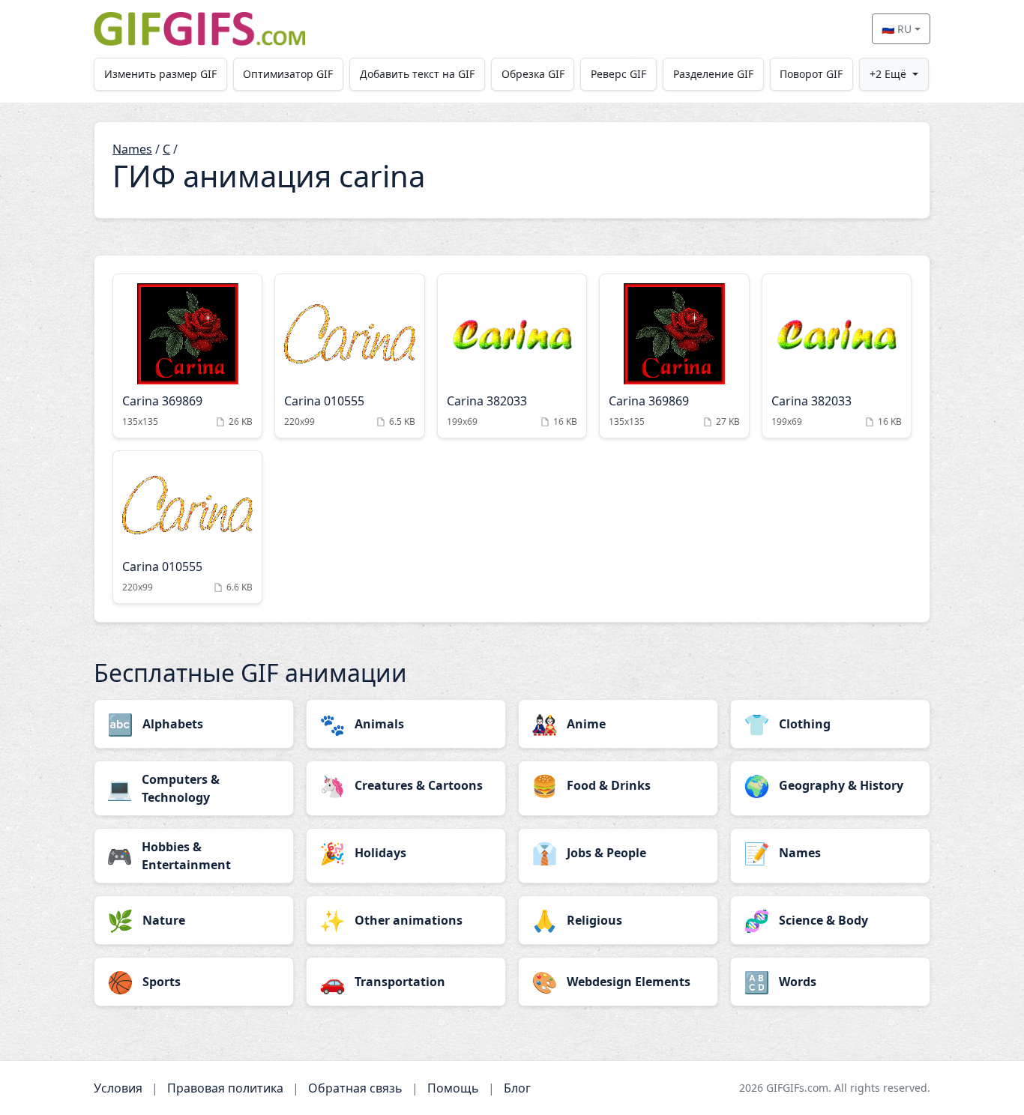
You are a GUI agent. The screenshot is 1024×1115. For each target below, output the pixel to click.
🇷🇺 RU (897, 29)
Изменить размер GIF (160, 74)
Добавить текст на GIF (417, 74)
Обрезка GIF (533, 74)
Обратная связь (355, 1088)
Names (132, 149)
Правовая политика (225, 1088)
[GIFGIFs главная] (199, 29)
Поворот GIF (811, 74)
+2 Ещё (888, 74)
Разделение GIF (713, 74)
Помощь (453, 1088)
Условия (118, 1088)
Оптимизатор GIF (288, 74)
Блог (517, 1088)
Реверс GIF (618, 74)
